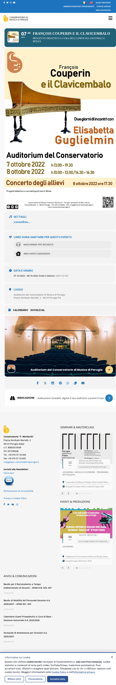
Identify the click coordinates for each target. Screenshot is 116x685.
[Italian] (84, 3)
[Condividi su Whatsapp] (68, 383)
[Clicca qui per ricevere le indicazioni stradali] (109, 398)
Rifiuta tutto (14, 679)
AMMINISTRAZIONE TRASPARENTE (78, 6)
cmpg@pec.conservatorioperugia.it (21, 462)
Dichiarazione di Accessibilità (18, 491)
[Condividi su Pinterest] (60, 383)
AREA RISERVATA (103, 10)
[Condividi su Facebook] (37, 383)
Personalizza (36, 679)
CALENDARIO (20, 310)
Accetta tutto (57, 679)
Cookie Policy (59, 672)
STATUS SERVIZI (104, 6)
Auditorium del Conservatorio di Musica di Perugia (39, 294)
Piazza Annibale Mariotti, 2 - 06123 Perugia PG (37, 297)
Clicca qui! (9, 472)
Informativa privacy (84, 672)
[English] (91, 3)
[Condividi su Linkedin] (52, 383)
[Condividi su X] (45, 383)
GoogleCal (37, 310)
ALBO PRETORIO (103, 2)
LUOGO (18, 289)
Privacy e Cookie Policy (15, 498)
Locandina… (22, 222)
